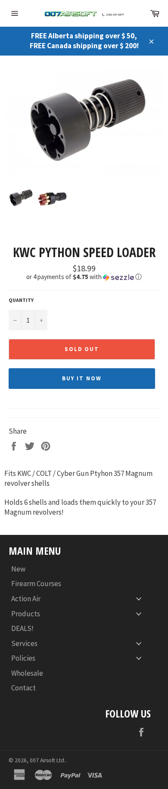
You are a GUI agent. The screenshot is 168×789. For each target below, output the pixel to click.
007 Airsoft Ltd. (47, 760)
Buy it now (82, 378)
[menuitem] (80, 569)
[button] (84, 277)
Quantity (21, 300)
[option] (84, 121)
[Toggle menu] (138, 598)
